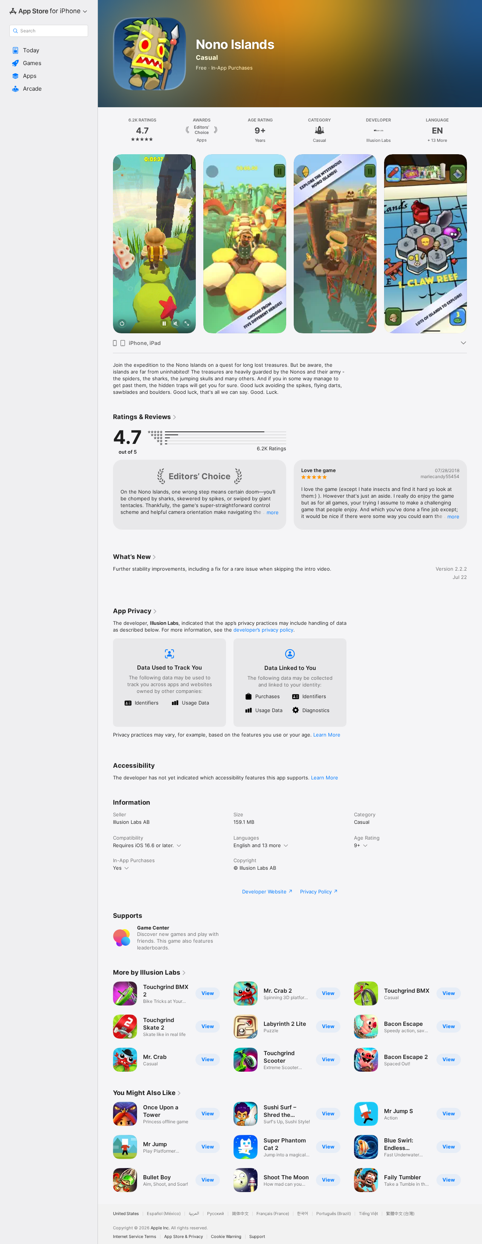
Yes (117, 868)
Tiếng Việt (368, 1214)
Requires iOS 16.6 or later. (143, 845)
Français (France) (272, 1214)
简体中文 (240, 1214)
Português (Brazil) (333, 1214)
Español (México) (164, 1214)
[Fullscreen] (186, 324)
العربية (194, 1214)
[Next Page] (474, 130)
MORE (273, 512)
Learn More (326, 735)
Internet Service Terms (134, 1237)
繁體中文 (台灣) (400, 1214)
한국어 (302, 1214)
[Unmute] (175, 324)
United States (126, 1214)
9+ (357, 845)
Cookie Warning (226, 1237)
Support (257, 1237)
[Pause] (164, 324)
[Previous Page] (105, 130)
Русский (215, 1214)
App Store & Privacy (183, 1237)
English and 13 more (257, 845)
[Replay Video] (122, 324)
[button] (49, 50)
